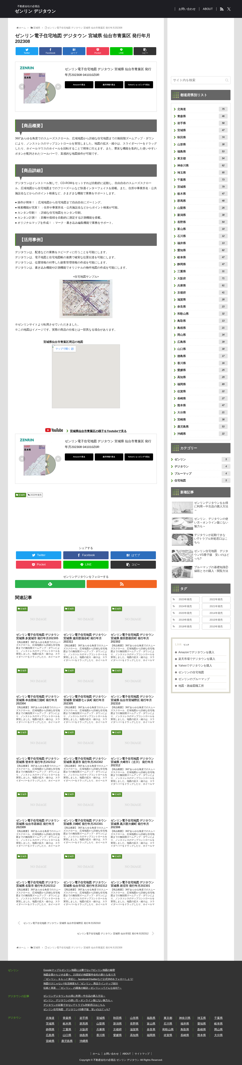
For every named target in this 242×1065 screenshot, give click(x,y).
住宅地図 (201, 480)
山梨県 (200, 207)
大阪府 (200, 278)
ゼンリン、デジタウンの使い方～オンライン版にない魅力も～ (78, 1000)
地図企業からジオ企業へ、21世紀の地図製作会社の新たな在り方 (79, 974)
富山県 (200, 228)
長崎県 (200, 398)
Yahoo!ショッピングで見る (139, 85)
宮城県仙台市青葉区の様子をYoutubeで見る (98, 431)
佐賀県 (200, 391)
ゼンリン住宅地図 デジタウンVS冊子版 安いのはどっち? (76, 1009)
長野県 (200, 222)
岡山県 (200, 334)
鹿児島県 (200, 426)
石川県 (200, 236)
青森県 (200, 116)
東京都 (200, 158)
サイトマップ (142, 1053)
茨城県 (200, 186)
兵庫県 (200, 285)
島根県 (200, 327)
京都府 (200, 292)
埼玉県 (200, 172)
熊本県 (200, 405)
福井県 (200, 243)
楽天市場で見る (109, 85)
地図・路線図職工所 (191, 685)
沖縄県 (200, 433)
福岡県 (200, 384)
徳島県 (200, 356)
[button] (227, 80)
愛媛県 (200, 370)
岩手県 (200, 123)
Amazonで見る (79, 85)
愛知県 (200, 250)
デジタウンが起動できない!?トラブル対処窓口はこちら (74, 1004)
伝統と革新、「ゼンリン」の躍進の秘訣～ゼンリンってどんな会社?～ (82, 987)
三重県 (200, 271)
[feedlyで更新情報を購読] (50, 584)
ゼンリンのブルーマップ (194, 679)
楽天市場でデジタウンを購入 (196, 658)
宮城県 (21, 495)
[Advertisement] (34, 519)
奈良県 (200, 306)
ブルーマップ (201, 473)
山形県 (200, 144)
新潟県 (200, 214)
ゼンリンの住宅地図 (191, 672)
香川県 (200, 363)
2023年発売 (36, 495)
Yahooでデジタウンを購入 (195, 665)
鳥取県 (200, 320)
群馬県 (200, 200)
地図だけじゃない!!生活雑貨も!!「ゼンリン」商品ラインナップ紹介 (80, 983)
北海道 (200, 109)
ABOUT (126, 1053)
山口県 (200, 348)
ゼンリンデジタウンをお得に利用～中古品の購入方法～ (74, 995)
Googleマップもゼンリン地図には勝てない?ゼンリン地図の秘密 (79, 970)
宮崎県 (200, 419)
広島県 (200, 341)
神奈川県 (200, 165)
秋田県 (200, 137)
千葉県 (200, 179)
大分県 (200, 412)
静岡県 (200, 264)
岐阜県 (200, 257)
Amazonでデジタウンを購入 (196, 652)
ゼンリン (201, 459)
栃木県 (200, 193)
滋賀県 (200, 299)
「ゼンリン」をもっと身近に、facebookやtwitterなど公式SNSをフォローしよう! (88, 979)
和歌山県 (200, 313)
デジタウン (201, 466)
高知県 (200, 377)
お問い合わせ (111, 1053)
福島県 (200, 151)
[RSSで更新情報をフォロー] (122, 584)
